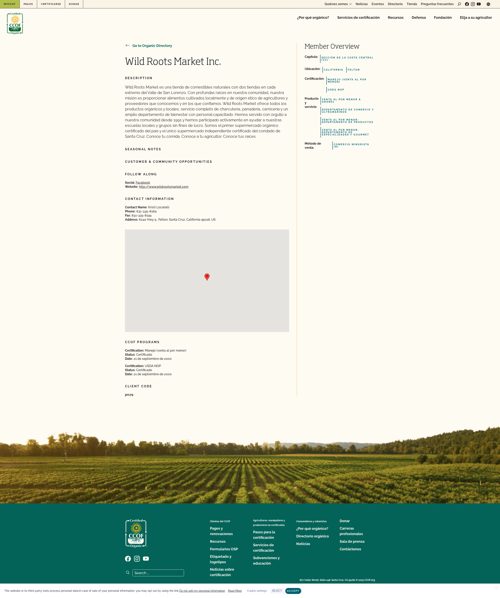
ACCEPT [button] (293, 591)
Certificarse (51, 4)
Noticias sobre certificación (222, 572)
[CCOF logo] (15, 19)
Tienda (412, 4)
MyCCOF (10, 4)
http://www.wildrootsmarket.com (163, 187)
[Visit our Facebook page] (467, 4)
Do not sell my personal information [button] (202, 590)
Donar (74, 4)
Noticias (362, 4)
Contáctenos (350, 549)
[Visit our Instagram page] (473, 4)
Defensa (419, 17)
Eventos (378, 4)
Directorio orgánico (312, 536)
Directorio (395, 4)
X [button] (496, 587)
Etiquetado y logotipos (220, 559)
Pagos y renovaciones (221, 531)
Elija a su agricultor (476, 17)
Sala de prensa (352, 541)
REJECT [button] (277, 590)
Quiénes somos (336, 4)
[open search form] (459, 4)
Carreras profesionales (351, 531)
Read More (235, 590)
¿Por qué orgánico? (313, 17)
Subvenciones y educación (266, 560)
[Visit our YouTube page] (479, 4)
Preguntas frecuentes (437, 4)
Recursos (396, 17)
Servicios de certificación (358, 17)
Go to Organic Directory (152, 46)
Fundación (443, 17)
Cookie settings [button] (257, 590)
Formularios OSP (224, 549)
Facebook (143, 182)
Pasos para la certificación (264, 535)
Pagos (28, 4)
